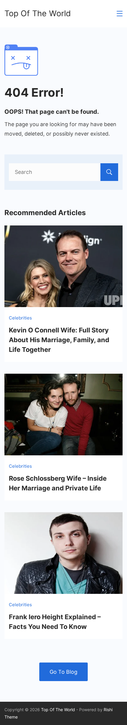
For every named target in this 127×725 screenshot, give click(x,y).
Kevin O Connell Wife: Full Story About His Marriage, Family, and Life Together (59, 339)
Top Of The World (37, 13)
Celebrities (20, 318)
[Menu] (120, 14)
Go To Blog (63, 672)
